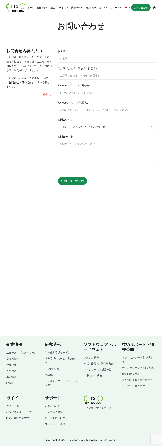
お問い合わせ (140, 7)
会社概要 (11, 364)
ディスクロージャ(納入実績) (138, 367)
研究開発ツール (131, 373)
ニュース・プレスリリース (21, 352)
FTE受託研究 (52, 368)
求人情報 (11, 376)
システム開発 (91, 357)
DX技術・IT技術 (93, 375)
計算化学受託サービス (57, 352)
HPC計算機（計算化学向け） (100, 363)
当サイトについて (55, 418)
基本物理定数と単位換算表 (137, 379)
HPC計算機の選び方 (17, 418)
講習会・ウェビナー (133, 385)
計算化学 (50, 374)
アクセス (11, 370)
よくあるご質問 (54, 412)
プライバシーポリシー (57, 424)
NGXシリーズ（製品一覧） (99, 369)
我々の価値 (12, 358)
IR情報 (9, 382)
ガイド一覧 (12, 406)
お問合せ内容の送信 (72, 181)
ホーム (30, 7)
